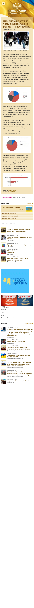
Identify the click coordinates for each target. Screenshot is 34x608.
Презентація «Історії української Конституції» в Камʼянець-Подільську (18, 348)
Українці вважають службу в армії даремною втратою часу (17, 259)
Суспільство (12, 191)
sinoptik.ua (9, 318)
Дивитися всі (28, 323)
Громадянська (10, 261)
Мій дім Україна (12, 190)
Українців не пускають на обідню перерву (20, 245)
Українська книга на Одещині (16, 341)
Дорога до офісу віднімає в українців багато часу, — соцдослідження (18, 230)
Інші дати (29, 203)
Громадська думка (11, 358)
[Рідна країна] (17, 8)
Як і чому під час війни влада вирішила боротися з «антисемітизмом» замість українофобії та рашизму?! (19, 364)
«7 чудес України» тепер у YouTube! (18, 381)
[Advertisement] (17, 485)
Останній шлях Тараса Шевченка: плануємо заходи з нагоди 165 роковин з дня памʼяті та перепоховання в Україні (19, 373)
